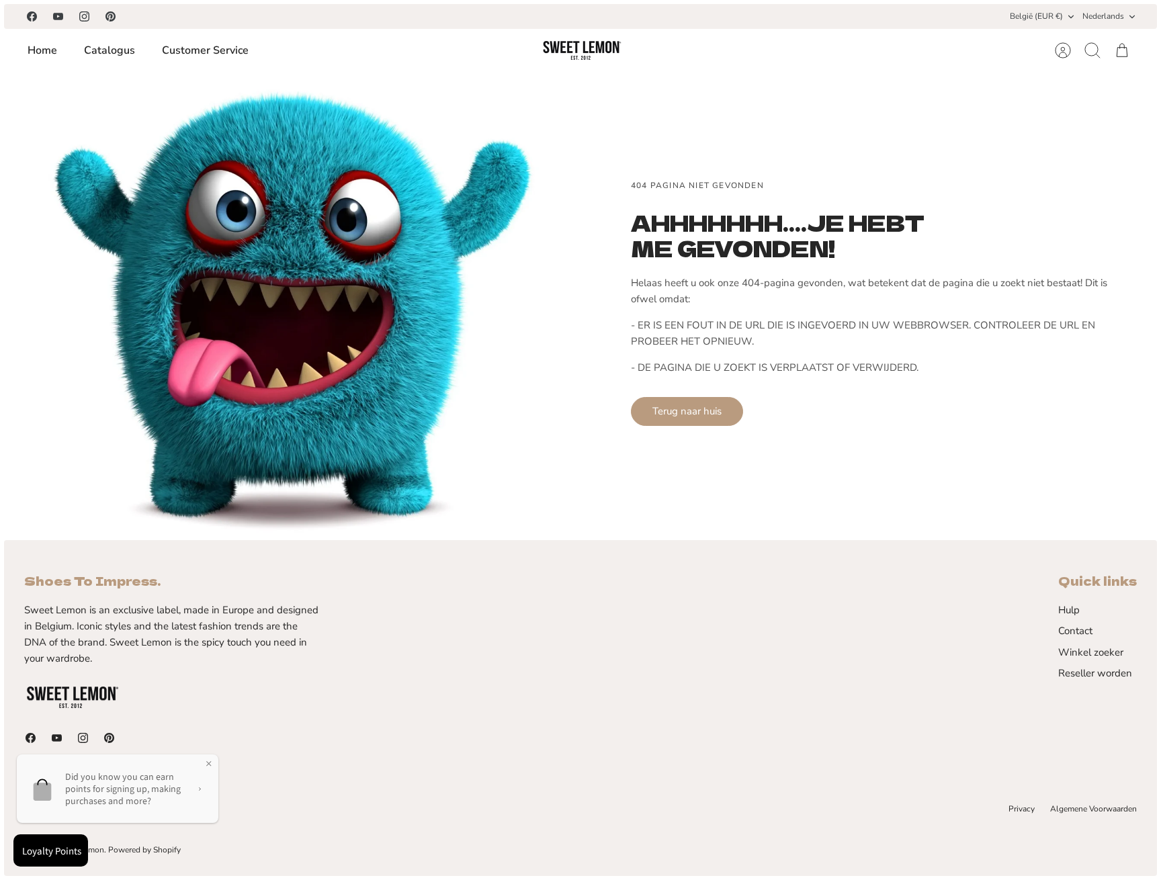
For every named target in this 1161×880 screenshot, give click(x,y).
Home (42, 50)
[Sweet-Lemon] (581, 50)
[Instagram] (84, 16)
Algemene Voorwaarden (1093, 808)
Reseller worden (1095, 673)
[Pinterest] (110, 16)
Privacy (1021, 808)
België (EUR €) (1036, 16)
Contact (1075, 630)
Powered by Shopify (144, 849)
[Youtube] (58, 16)
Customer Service (205, 50)
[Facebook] (32, 16)
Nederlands (1103, 16)
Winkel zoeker (1090, 652)
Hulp (1069, 610)
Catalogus (109, 50)
